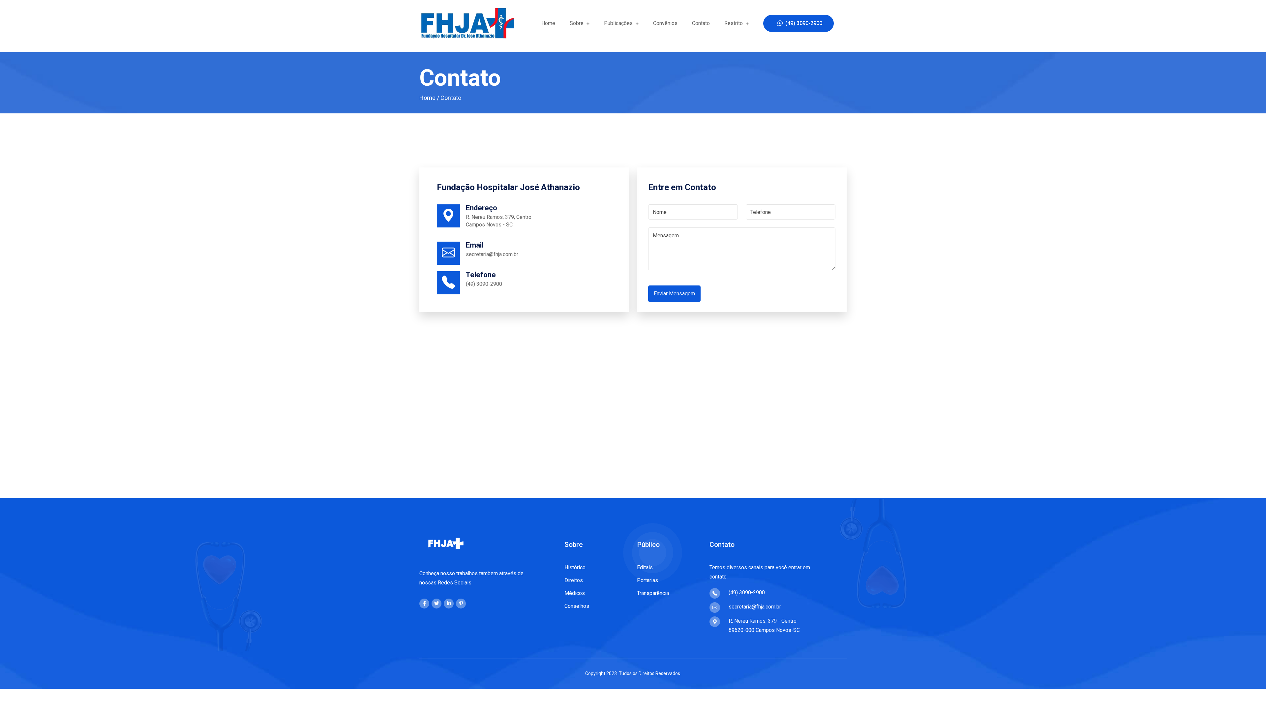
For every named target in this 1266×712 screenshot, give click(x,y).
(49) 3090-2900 (802, 23)
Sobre (577, 23)
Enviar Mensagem (674, 293)
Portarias (647, 580)
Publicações (619, 23)
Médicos (574, 593)
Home (548, 23)
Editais (645, 567)
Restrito (734, 23)
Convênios (665, 23)
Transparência (653, 593)
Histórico (575, 567)
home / (429, 97)
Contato (701, 23)
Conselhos (576, 606)
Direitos (573, 580)
